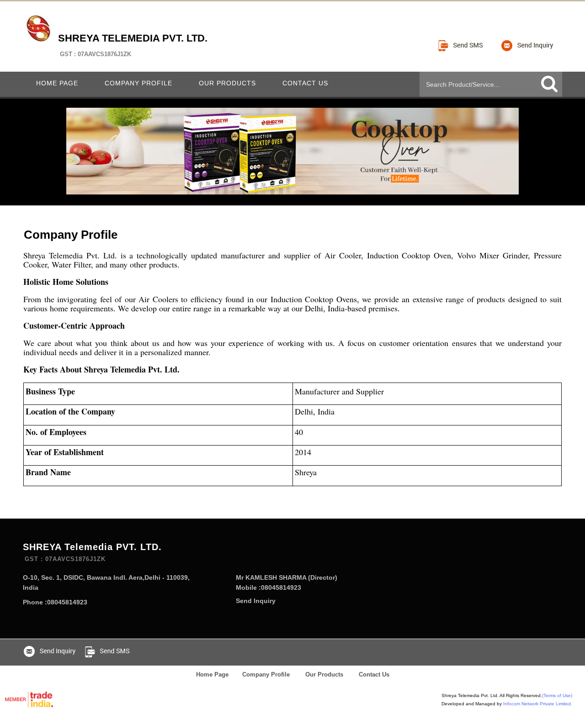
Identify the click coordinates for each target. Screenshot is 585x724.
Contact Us (305, 83)
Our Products (227, 83)
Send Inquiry (256, 600)
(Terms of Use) (557, 695)
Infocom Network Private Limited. (537, 703)
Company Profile (138, 83)
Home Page (57, 83)
